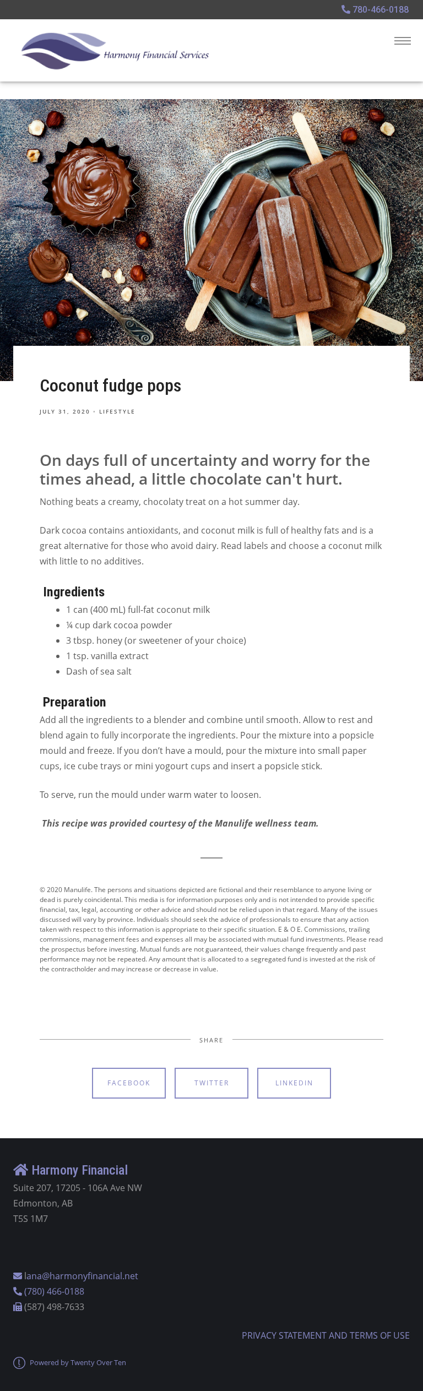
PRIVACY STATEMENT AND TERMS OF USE (326, 1335)
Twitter (211, 1083)
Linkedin (294, 1083)
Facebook (128, 1083)
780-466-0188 (379, 9)
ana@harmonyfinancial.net (82, 1276)
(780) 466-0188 (54, 1291)
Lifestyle (117, 411)
